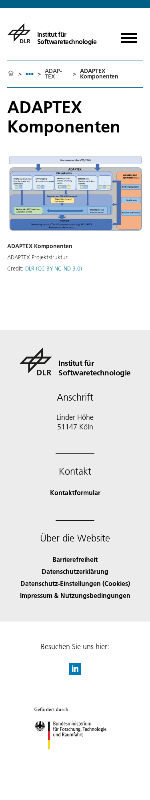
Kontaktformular (75, 492)
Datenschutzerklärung (75, 571)
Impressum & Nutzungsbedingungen (75, 595)
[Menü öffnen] (129, 35)
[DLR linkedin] (75, 672)
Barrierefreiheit (75, 559)
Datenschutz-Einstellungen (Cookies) (75, 583)
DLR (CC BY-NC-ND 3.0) (53, 268)
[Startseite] (10, 74)
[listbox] (30, 74)
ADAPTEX (53, 73)
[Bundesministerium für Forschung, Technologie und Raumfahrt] (75, 757)
